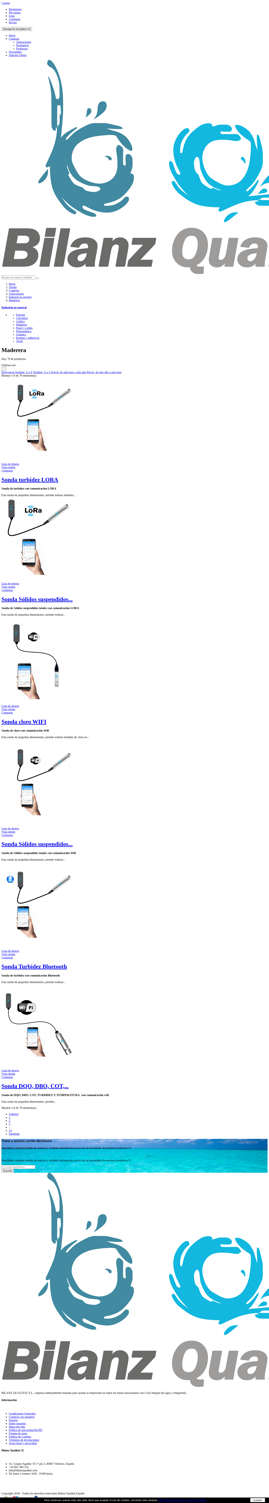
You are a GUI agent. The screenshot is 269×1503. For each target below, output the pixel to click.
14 (10, 1130)
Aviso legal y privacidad (23, 1443)
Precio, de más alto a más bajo (104, 372)
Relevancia (8, 372)
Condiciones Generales (22, 1413)
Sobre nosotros (17, 1423)
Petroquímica (23, 331)
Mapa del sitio (17, 1426)
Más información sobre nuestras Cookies (182, 1500)
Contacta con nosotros (21, 1416)
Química (21, 334)
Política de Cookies (20, 1436)
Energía (20, 314)
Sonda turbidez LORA (29, 479)
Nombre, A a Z (24, 372)
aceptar (257, 1500)
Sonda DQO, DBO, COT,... (35, 1086)
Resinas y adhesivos (27, 337)
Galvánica (22, 318)
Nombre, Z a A (42, 372)
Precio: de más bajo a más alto (69, 372)
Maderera (21, 324)
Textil (19, 341)
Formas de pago (18, 1433)
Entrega (13, 1420)
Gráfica (20, 321)
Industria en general (14, 307)
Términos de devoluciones (24, 1439)
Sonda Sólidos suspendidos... (37, 599)
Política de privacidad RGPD (25, 1430)
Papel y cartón (24, 328)
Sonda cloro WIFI (23, 721)
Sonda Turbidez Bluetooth (34, 966)
